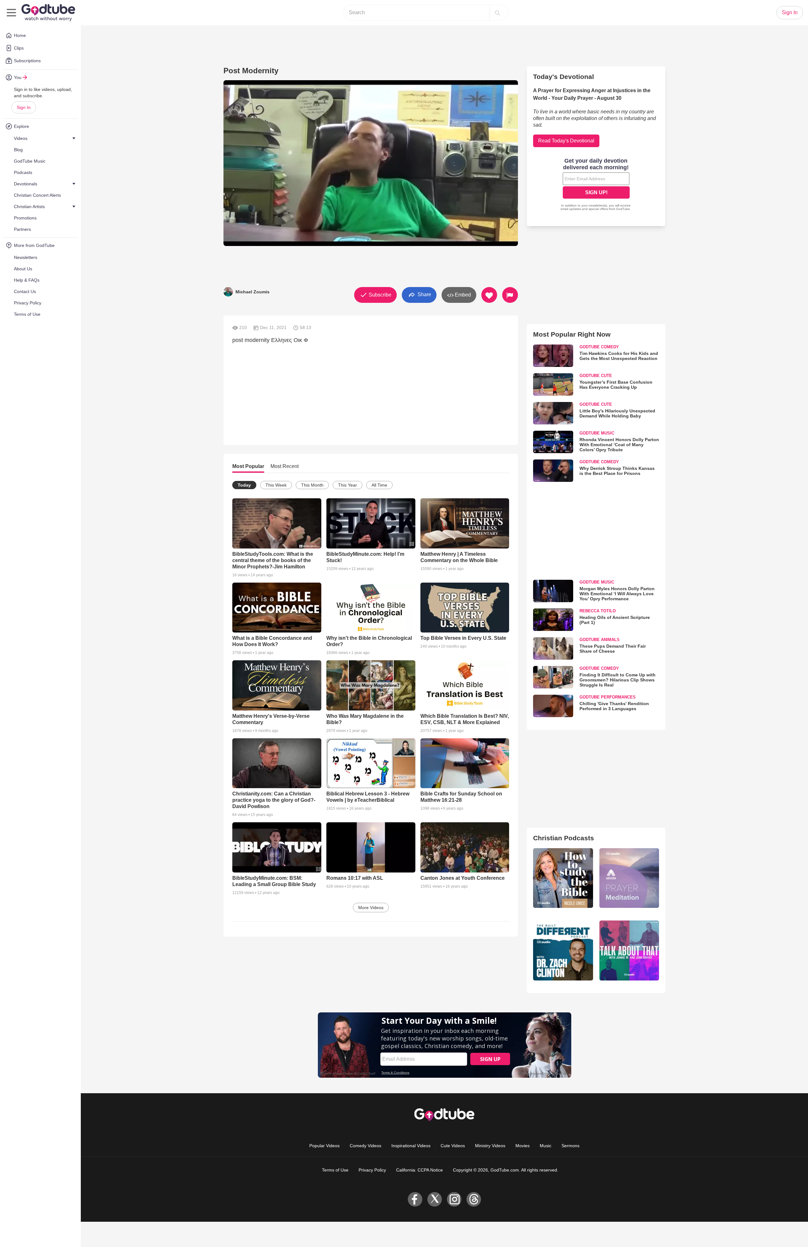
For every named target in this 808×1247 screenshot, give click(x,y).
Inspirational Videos (411, 1145)
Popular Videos (324, 1145)
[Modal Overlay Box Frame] (596, 185)
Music (545, 1145)
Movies (522, 1145)
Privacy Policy (372, 1169)
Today (244, 485)
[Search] (497, 12)
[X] (434, 1199)
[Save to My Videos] (489, 295)
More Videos (370, 907)
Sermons (570, 1145)
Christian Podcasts (563, 838)
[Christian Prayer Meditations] (629, 878)
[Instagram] (454, 1199)
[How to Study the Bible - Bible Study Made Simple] (563, 878)
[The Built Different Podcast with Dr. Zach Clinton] (563, 950)
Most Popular (248, 466)
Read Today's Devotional (566, 140)
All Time (379, 485)
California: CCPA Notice (419, 1169)
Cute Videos (453, 1145)
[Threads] (473, 1199)
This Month (312, 485)
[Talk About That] (629, 950)
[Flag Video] (510, 295)
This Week (276, 485)
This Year (347, 485)
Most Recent (284, 466)
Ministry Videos (490, 1145)
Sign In (24, 107)
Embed (462, 294)
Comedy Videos (365, 1145)
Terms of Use (335, 1169)
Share (423, 294)
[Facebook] (415, 1199)
